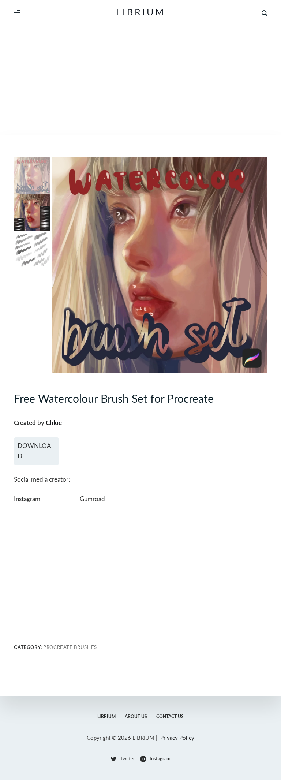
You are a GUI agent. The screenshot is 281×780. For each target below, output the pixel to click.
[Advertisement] (140, 80)
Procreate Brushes (70, 647)
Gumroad (92, 499)
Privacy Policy (177, 738)
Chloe (54, 423)
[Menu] (17, 13)
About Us (136, 716)
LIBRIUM (140, 12)
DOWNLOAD (34, 451)
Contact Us (170, 716)
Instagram (27, 499)
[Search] (264, 13)
